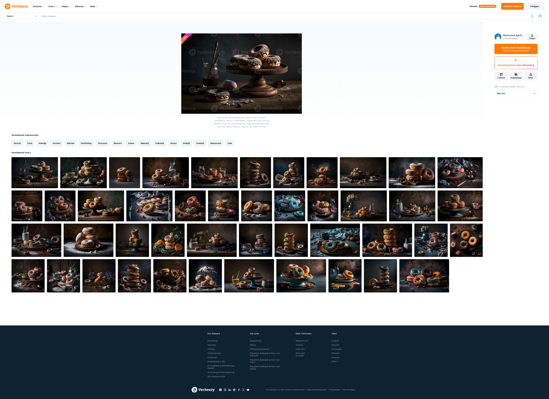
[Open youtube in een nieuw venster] (248, 390)
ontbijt (186, 143)
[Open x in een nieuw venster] (243, 390)
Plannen (473, 6)
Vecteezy (211, 344)
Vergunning (255, 340)
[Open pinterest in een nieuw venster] (234, 390)
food (29, 143)
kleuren (70, 143)
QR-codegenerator (216, 376)
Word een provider (300, 354)
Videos (65, 6)
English (335, 340)
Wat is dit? (520, 86)
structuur (102, 143)
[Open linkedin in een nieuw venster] (229, 390)
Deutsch (336, 353)
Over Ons (300, 349)
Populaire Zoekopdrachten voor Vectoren (265, 354)
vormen (57, 143)
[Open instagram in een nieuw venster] (225, 390)
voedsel (200, 143)
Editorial (79, 6)
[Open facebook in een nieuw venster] (220, 390)
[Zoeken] (532, 16)
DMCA (253, 344)
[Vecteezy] (16, 6)
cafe (229, 143)
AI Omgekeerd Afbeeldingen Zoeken (221, 366)
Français (336, 357)
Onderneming (214, 353)
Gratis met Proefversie (516, 49)
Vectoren (37, 6)
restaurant (215, 143)
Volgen (532, 38)
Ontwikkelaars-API (216, 361)
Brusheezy (212, 340)
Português (337, 349)
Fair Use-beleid (349, 389)
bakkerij (145, 143)
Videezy (211, 349)
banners (118, 143)
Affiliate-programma (259, 349)
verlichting (86, 143)
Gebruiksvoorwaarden (316, 389)
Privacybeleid (334, 389)
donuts (17, 143)
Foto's (52, 6)
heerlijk (42, 143)
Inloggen (534, 6)
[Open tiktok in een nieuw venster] (239, 390)
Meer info (501, 93)
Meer (92, 6)
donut (173, 143)
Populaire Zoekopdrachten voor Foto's (265, 361)
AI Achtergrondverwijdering (220, 372)
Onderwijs (212, 357)
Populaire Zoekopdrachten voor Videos (265, 367)
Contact (299, 344)
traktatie (159, 143)
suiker (131, 143)
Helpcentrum (302, 340)
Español (335, 344)
